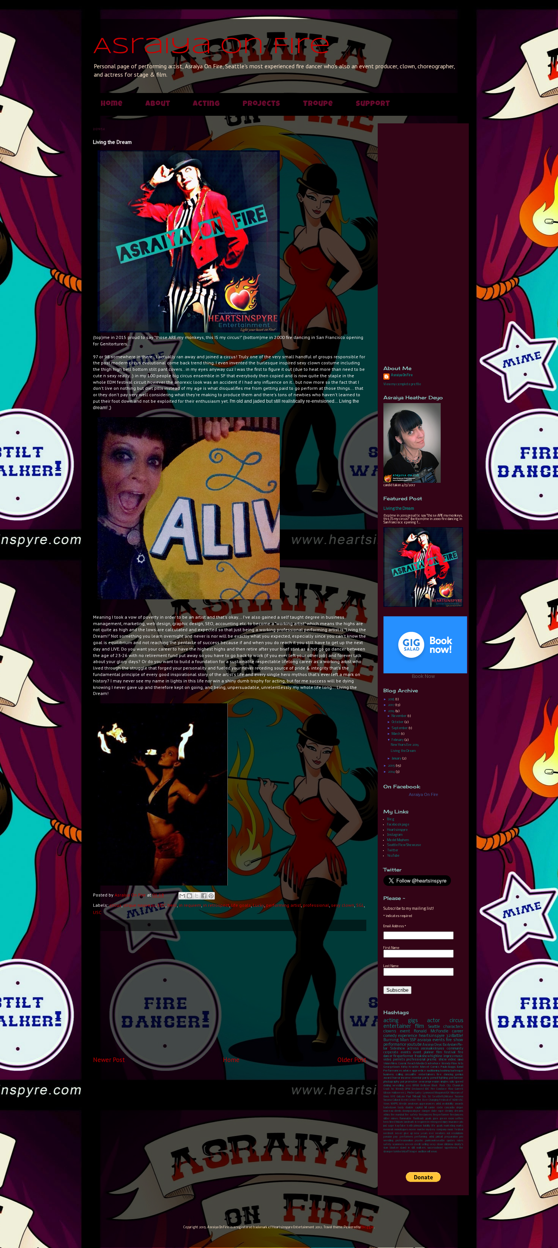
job (461, 1122)
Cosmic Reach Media (411, 1063)
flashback (418, 1118)
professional (316, 905)
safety (387, 1144)
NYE (393, 1096)
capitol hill (421, 1107)
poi (402, 1081)
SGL (360, 905)
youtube (414, 1045)
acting (391, 1021)
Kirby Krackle (410, 1066)
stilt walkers (418, 1148)
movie (412, 1129)
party (425, 1077)
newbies (440, 1133)
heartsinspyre (432, 1036)
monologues (401, 1129)
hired (392, 1122)
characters (453, 1027)
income (406, 1077)
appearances (427, 1104)
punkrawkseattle (435, 1140)
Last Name (391, 966)
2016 (391, 711)
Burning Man (396, 1040)
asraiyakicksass (432, 1048)
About (157, 104)
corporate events (397, 1052)
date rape (437, 1111)
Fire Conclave (439, 1089)
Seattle (434, 1027)
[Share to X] (196, 896)
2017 (391, 705)
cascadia (449, 1107)
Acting (206, 104)
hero (172, 905)
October (398, 722)
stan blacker (391, 1148)
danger (426, 1111)
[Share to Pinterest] (211, 896)
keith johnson (414, 1126)
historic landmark (405, 1122)
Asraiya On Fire (211, 47)
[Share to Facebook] (204, 896)
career (457, 1031)
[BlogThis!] (189, 896)
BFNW (416, 1085)
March (396, 734)
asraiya (424, 1040)
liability (426, 1126)
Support (373, 104)
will (428, 1151)
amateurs (413, 1104)
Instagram (394, 835)
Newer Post (109, 1060)
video (452, 1059)
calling (399, 1074)
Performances (392, 1070)
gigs (413, 1021)
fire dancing (445, 1074)
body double (406, 1107)
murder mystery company (432, 1129)
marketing (449, 1126)
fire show (454, 1040)
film (419, 1026)
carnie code (435, 1107)
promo (432, 1059)
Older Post (351, 1060)
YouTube (393, 855)
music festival (455, 1129)
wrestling (398, 1085)
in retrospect (216, 905)
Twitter (392, 850)
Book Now (423, 676)
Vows (386, 1104)
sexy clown (342, 905)
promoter (411, 1081)
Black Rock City (441, 1085)
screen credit (413, 1144)
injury (445, 1122)
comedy (390, 1036)
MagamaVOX (442, 1093)
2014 (392, 772)
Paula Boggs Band (452, 1066)
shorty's (458, 1144)
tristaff (405, 1151)
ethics (386, 1115)
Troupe (318, 104)
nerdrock (388, 1133)
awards (459, 1104)
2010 (408, 1085)
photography (391, 1081)
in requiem (190, 905)
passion (387, 1137)
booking (445, 1070)
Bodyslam (450, 1044)
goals (428, 1118)
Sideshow (397, 1048)
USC (97, 912)
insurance (454, 1122)
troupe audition (418, 1151)
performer (456, 1077)
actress (413, 1048)
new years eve (424, 1133)
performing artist (283, 905)
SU (429, 1096)
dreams (458, 1111)
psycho (419, 1140)
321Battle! (454, 1036)
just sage (388, 1126)
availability (448, 1104)
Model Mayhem (398, 840)
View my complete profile (402, 384)
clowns (389, 1031)
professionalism (404, 1140)
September (400, 728)
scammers (398, 1144)
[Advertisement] (229, 993)
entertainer (397, 1026)
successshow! (435, 1148)
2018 (391, 699)
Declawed (418, 1089)
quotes (451, 1140)
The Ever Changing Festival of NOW (437, 1100)
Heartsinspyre (397, 830)
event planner (423, 1052)
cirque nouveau (139, 905)
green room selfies (451, 1118)
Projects (261, 104)
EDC (162, 905)
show (442, 1059)
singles (444, 1081)
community (455, 1048)
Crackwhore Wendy (437, 1063)
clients (397, 1111)
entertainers (426, 1074)
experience (407, 1036)
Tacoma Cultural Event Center (399, 1100)
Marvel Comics (429, 1066)
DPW (407, 1089)
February (398, 740)
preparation (451, 1137)
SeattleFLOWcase (442, 1096)
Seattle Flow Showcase (404, 845)
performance (394, 1045)
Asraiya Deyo (432, 1044)
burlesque (457, 1070)
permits (399, 1059)
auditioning (433, 1070)
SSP (413, 1040)
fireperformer (403, 1056)
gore (435, 1118)
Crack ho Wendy (393, 1089)
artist (438, 1104)
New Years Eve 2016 (405, 745)
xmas (434, 1151)
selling (425, 1144)
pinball (439, 1137)
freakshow (422, 1056)
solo (451, 1081)
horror (396, 1077)
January (397, 758)
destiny (449, 1111)
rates (460, 1140)
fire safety (411, 1115)
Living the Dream (398, 509)
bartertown (389, 1107)
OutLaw (401, 1096)
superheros (451, 1148)
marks (459, 1126)
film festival (446, 1052)
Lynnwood (428, 1093)
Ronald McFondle (431, 1031)
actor (433, 1021)
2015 (392, 765)
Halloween (398, 1093)
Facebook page (398, 824)
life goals (241, 905)
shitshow (448, 1144)
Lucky (258, 905)
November (399, 716)
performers (406, 1137)
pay (395, 1137)
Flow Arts (457, 1063)
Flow (450, 1089)
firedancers (425, 1115)
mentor (417, 1077)
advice (407, 1070)
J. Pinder (410, 1093)
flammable (405, 1118)
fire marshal (397, 1115)
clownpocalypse (411, 1111)
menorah (388, 1129)
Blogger (367, 1227)
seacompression (429, 1081)
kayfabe (400, 1126)
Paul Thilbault (413, 1096)
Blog (390, 819)
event (405, 1031)
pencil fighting (439, 1077)
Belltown (425, 1085)
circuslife (410, 1074)
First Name (391, 948)
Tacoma (459, 1096)
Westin (403, 1104)
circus (115, 905)
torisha (397, 1151)
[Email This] (182, 896)
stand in (405, 1148)
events (439, 1040)
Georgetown (391, 1066)
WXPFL (394, 1104)
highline (436, 1056)
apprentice (419, 1070)
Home (112, 104)
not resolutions (455, 1133)
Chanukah (457, 1085)
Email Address (394, 926)
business (388, 1074)
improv (448, 1056)
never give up (404, 1133)
